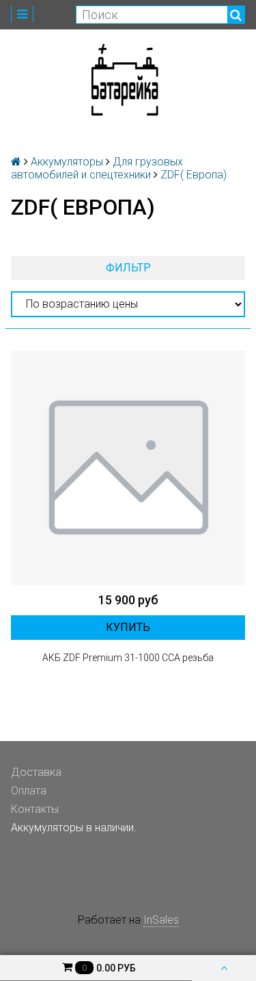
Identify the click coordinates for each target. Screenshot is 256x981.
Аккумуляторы (67, 161)
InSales (161, 919)
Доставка (36, 772)
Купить (128, 627)
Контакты (35, 809)
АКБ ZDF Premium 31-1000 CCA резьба (128, 657)
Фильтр (128, 267)
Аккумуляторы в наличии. (74, 827)
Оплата (28, 790)
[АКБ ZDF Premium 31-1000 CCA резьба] (128, 468)
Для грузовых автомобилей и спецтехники (97, 168)
